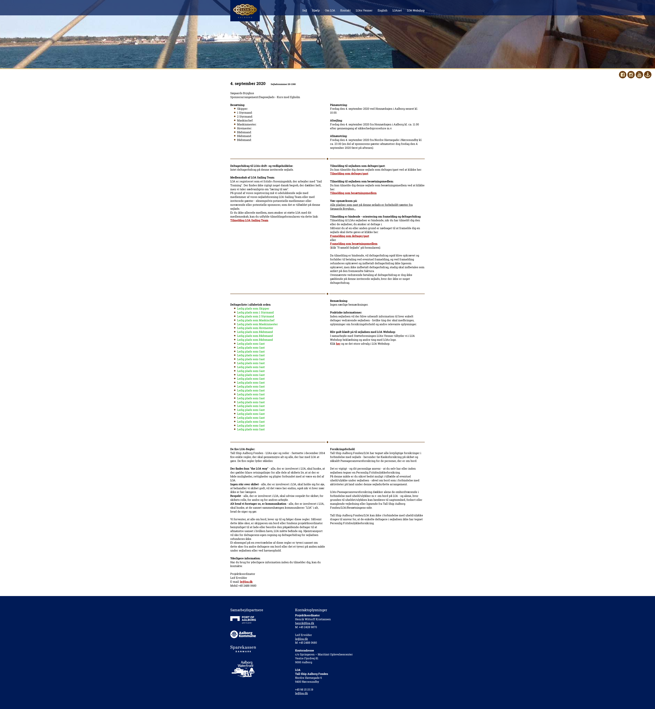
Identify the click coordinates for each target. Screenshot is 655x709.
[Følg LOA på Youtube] (639, 74)
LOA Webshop (416, 10)
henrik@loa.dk (304, 623)
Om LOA (330, 10)
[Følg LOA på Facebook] (623, 74)
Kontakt (345, 10)
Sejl (304, 10)
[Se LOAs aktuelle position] (648, 74)
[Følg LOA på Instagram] (631, 74)
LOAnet (397, 10)
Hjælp (316, 10)
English (382, 10)
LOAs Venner (364, 10)
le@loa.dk (301, 639)
